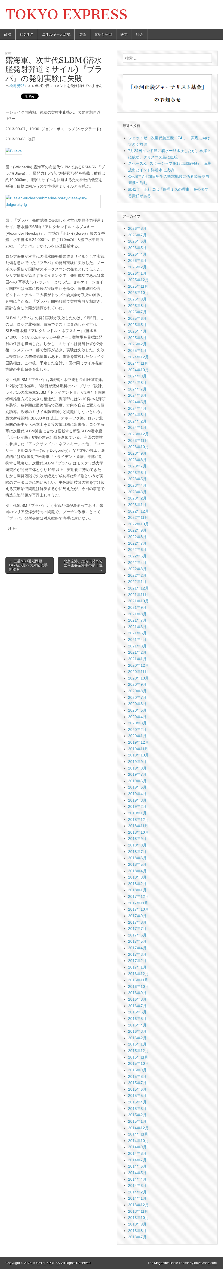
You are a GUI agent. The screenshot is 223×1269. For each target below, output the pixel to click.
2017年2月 (137, 960)
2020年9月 (137, 684)
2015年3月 (137, 1108)
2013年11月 (138, 1211)
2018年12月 (138, 819)
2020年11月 (138, 671)
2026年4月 (137, 254)
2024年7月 (137, 389)
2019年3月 (137, 800)
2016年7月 (137, 1006)
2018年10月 (138, 832)
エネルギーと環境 (56, 34)
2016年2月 (137, 1038)
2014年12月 (138, 1128)
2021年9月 (137, 607)
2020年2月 (137, 729)
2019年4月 (137, 794)
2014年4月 (137, 1179)
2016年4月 (137, 1025)
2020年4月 (137, 717)
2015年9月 (137, 1070)
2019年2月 (137, 806)
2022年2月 (137, 575)
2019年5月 (137, 787)
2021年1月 (137, 659)
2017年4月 (137, 948)
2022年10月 (138, 524)
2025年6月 (137, 318)
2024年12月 (138, 357)
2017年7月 (137, 928)
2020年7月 (137, 697)
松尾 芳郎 (17, 86)
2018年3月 (137, 877)
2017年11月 (138, 903)
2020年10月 (138, 678)
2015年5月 (137, 1095)
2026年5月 (137, 248)
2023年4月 (137, 485)
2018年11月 (138, 826)
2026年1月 (137, 273)
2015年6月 (137, 1089)
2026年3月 (137, 260)
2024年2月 (137, 421)
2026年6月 (137, 241)
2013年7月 (137, 1237)
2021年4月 (137, 639)
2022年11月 (138, 517)
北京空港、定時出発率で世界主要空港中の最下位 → (83, 565)
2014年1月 (137, 1198)
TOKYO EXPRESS (66, 14)
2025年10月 (138, 292)
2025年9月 (137, 299)
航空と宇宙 (103, 34)
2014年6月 (137, 1166)
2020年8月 (137, 691)
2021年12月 (138, 588)
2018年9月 (137, 838)
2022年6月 (137, 549)
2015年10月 (138, 1063)
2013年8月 (137, 1230)
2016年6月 (137, 1012)
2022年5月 (137, 556)
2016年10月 (138, 986)
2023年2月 (137, 498)
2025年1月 (137, 350)
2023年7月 (137, 466)
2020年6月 (137, 704)
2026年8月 (137, 228)
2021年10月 (138, 601)
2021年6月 (137, 627)
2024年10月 (138, 370)
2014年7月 (137, 1160)
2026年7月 (137, 235)
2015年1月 (137, 1121)
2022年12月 (138, 511)
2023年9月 (137, 453)
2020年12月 (138, 665)
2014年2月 (137, 1192)
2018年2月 (137, 884)
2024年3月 (137, 414)
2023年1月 (137, 504)
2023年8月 (137, 460)
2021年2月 (137, 652)
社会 (139, 34)
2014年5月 (137, 1173)
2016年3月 (137, 1031)
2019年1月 (137, 813)
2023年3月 (137, 492)
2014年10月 (138, 1140)
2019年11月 (138, 749)
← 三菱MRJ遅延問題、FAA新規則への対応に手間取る (28, 565)
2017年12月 (138, 896)
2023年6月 (137, 472)
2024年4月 (137, 408)
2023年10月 (138, 447)
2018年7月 (137, 851)
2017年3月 (137, 954)
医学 (124, 34)
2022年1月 (137, 581)
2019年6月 (137, 781)
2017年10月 (138, 909)
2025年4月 (137, 331)
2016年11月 (138, 980)
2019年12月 (138, 742)
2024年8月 (137, 382)
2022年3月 (137, 569)
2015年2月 (137, 1115)
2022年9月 (137, 530)
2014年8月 (137, 1153)
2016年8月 (137, 999)
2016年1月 (137, 1044)
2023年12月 (138, 434)
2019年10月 (138, 755)
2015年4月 (137, 1102)
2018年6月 (137, 858)
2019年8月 (137, 768)
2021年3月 (137, 646)
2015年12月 (138, 1050)
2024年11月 (138, 363)
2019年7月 (137, 774)
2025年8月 (137, 305)
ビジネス (27, 34)
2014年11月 (138, 1134)
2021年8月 (137, 614)
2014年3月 (137, 1185)
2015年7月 (137, 1083)
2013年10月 (138, 1217)
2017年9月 (137, 916)
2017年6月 (137, 935)
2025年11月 (138, 286)
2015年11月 (138, 1057)
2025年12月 (138, 280)
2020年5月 (137, 710)
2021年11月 (138, 594)
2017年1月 (137, 967)
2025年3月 (137, 338)
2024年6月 (137, 395)
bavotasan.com (205, 1263)
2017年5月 (137, 941)
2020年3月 (137, 723)
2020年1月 (137, 736)
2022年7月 (137, 543)
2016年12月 (138, 974)
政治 (7, 34)
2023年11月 (138, 440)
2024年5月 (137, 402)
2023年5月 (137, 479)
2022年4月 (137, 562)
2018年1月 (137, 890)
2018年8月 (137, 845)
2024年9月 (137, 376)
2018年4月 (137, 871)
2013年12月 (138, 1205)
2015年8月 (137, 1076)
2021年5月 (137, 633)
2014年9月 (137, 1147)
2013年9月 (137, 1224)
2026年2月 (137, 267)
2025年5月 (137, 324)
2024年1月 (137, 427)
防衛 (82, 34)
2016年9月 (137, 993)
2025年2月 (137, 344)
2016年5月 (137, 1018)
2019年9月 (137, 761)
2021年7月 (137, 620)
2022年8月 (137, 537)
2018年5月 (137, 864)
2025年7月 (137, 312)
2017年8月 (137, 922)
